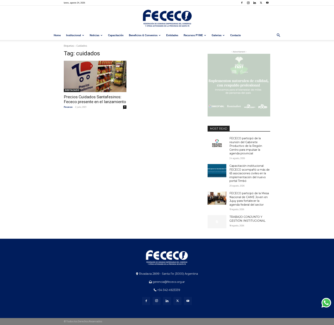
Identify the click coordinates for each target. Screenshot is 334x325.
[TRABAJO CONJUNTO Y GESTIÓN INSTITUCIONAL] (217, 221)
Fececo (68, 107)
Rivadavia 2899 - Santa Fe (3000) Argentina (168, 273)
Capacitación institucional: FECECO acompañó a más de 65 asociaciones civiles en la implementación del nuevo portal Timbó (249, 173)
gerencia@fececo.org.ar (168, 282)
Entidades (172, 35)
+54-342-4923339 (168, 290)
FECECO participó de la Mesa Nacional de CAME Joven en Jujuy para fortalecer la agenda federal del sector (249, 199)
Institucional (73, 35)
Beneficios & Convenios (143, 35)
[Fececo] (167, 18)
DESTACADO (72, 90)
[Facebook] (242, 2)
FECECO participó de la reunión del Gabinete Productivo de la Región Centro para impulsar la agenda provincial (245, 146)
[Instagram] (248, 2)
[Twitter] (261, 2)
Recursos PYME (193, 35)
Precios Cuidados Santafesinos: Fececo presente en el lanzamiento (95, 99)
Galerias (217, 35)
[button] (278, 36)
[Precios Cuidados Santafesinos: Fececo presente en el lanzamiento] (95, 76)
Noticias (94, 35)
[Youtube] (267, 2)
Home (57, 35)
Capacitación (116, 35)
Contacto (235, 35)
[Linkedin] (254, 2)
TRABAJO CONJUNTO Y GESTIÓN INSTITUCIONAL (247, 218)
